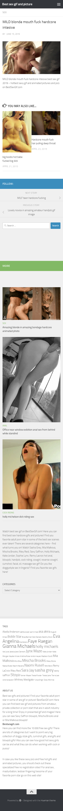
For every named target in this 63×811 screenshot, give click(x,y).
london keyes (36, 656)
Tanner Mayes (25, 675)
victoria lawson (8, 680)
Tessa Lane (46, 675)
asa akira (44, 631)
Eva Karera (23, 642)
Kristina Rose (25, 656)
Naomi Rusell (34, 665)
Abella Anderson (11, 631)
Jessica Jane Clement (17, 652)
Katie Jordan (47, 652)
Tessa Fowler (37, 675)
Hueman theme (48, 800)
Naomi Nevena (18, 666)
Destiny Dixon (47, 637)
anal (5, 425)
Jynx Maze (34, 651)
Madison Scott (46, 656)
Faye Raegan (40, 641)
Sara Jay (27, 670)
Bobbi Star (14, 636)
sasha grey (44, 670)
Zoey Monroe (49, 680)
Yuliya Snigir (38, 680)
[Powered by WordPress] (20, 800)
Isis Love (6, 652)
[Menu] (59, 4)
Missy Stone (51, 661)
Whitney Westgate (24, 679)
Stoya (15, 674)
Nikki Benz (48, 666)
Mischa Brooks (34, 660)
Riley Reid (16, 670)
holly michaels (47, 646)
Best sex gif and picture (17, 4)
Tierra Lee (55, 675)
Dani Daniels (36, 637)
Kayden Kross (14, 656)
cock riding (8, 512)
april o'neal (34, 632)
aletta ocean (25, 632)
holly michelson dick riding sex (18, 516)
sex (5, 12)
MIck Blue (18, 661)
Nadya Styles (7, 666)
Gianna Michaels (19, 646)
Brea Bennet (27, 637)
